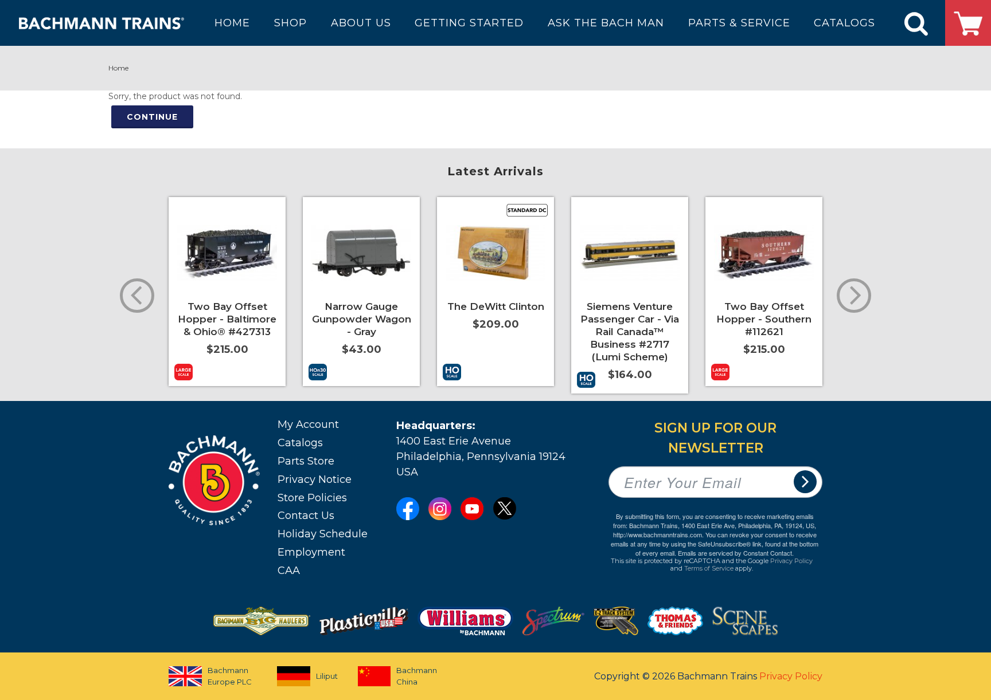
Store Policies (312, 497)
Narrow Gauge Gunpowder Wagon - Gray (361, 319)
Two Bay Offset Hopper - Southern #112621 (763, 319)
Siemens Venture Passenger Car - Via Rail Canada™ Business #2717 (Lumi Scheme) (629, 332)
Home (118, 68)
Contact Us (306, 515)
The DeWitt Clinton (495, 306)
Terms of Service (709, 568)
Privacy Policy (791, 561)
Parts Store (306, 461)
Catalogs (300, 442)
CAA (289, 570)
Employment (311, 552)
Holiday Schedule (323, 534)
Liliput (327, 676)
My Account (308, 424)
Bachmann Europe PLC (230, 676)
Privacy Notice (315, 479)
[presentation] (137, 295)
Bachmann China (416, 676)
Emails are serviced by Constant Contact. (736, 552)
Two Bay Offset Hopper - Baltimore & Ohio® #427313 (227, 319)
